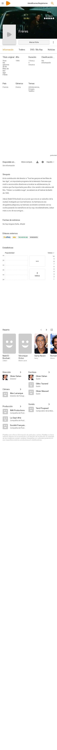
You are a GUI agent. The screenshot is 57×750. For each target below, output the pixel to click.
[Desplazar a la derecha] (46, 329)
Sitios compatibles (27, 162)
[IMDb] (14, 239)
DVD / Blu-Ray (36, 49)
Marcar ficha (34, 42)
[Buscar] (52, 3)
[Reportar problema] (37, 162)
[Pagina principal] (8, 5)
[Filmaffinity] (7, 239)
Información (8, 49)
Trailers (22, 49)
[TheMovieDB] (23, 239)
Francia (5, 87)
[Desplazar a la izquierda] (41, 329)
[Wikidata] (34, 239)
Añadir (22, 224)
